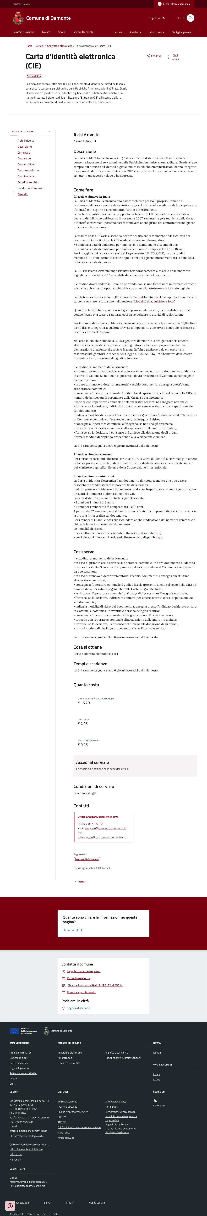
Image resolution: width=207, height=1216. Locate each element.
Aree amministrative (21, 1052)
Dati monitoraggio (19, 1203)
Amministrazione (24, 32)
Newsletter (159, 1105)
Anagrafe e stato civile (59, 46)
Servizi (62, 32)
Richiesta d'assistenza (117, 1132)
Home (29, 46)
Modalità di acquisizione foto (154, 301)
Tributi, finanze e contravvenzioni (123, 1058)
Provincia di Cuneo (67, 1107)
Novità (46, 32)
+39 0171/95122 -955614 (34, 1117)
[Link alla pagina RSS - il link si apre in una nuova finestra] (163, 18)
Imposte (118, 32)
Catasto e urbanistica (69, 1063)
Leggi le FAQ (112, 1120)
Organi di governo (19, 1068)
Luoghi (156, 1074)
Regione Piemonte (21, 4)
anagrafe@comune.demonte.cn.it (105, 828)
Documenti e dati (19, 1058)
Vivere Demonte (84, 32)
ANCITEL (62, 1122)
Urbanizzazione (156, 32)
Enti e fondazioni (19, 1063)
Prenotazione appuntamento (120, 1128)
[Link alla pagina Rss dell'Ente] (155, 1101)
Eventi (156, 1079)
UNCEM (62, 1117)
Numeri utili (16, 1159)
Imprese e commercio (116, 1052)
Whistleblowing (66, 1138)
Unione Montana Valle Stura (73, 1112)
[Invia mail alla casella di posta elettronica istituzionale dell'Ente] (28, 1130)
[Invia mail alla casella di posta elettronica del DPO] (28, 1182)
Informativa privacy (115, 1101)
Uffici (12, 1084)
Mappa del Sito (97, 1203)
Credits (70, 1203)
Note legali (111, 1107)
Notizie (157, 1052)
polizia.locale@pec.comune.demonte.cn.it (102, 837)
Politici (13, 1078)
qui (158, 533)
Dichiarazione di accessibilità (120, 1112)
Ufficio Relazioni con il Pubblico (26, 1149)
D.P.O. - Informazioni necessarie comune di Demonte (79, 1129)
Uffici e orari (16, 1154)
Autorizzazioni (65, 1058)
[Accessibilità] (10, 1205)
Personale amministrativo (23, 1073)
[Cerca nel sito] (189, 18)
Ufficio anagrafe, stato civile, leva (97, 816)
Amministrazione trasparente (121, 1116)
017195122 (95, 824)
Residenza (135, 32)
